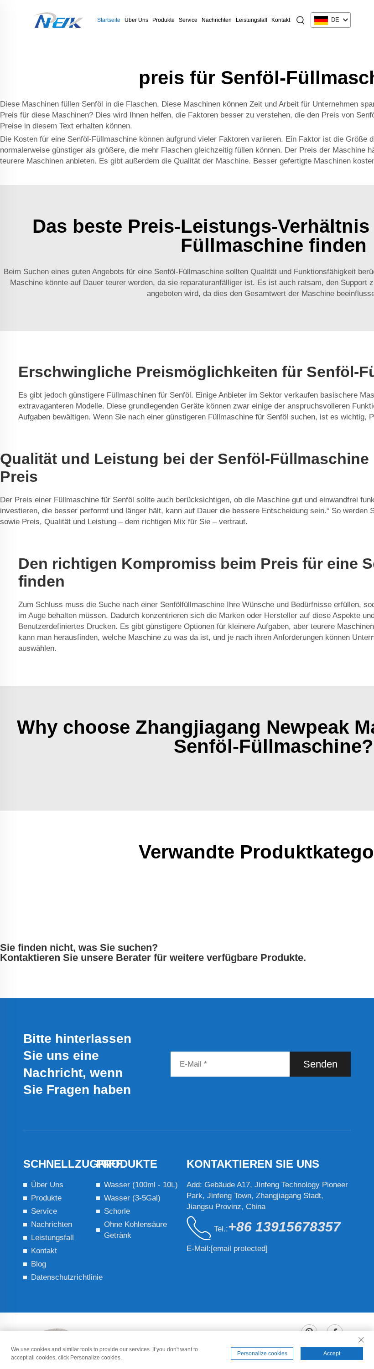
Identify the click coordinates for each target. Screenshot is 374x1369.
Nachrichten (217, 20)
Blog (38, 1264)
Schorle (117, 1211)
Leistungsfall (251, 20)
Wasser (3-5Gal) (132, 1198)
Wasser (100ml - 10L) (141, 1184)
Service (188, 20)
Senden (320, 1064)
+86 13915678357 (284, 1226)
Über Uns (136, 20)
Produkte (163, 20)
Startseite (108, 20)
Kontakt (280, 20)
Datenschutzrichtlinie (67, 1277)
